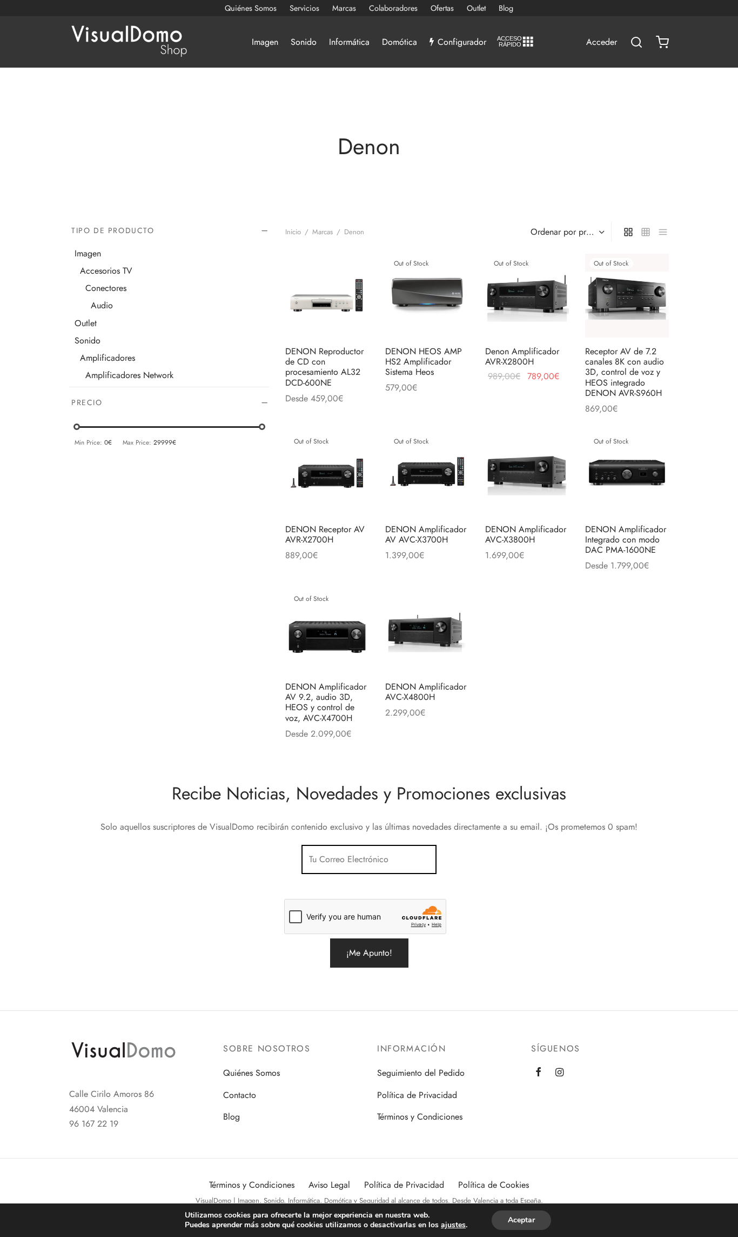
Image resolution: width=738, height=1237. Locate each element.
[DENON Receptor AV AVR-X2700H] (327, 473)
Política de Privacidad (417, 1095)
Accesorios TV (106, 270)
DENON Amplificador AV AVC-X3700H (425, 534)
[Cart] (662, 42)
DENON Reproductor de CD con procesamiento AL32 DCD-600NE (324, 367)
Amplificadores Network (129, 375)
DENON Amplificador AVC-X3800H (525, 534)
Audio (102, 305)
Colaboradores (393, 8)
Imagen (265, 42)
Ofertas (442, 8)
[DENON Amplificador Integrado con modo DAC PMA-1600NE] (627, 473)
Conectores (105, 288)
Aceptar (521, 1220)
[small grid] (646, 231)
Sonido (304, 42)
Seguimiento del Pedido (421, 1073)
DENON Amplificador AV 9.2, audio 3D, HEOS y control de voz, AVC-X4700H (325, 702)
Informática (349, 42)
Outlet (476, 8)
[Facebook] (538, 1073)
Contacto (239, 1095)
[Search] (636, 42)
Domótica (399, 42)
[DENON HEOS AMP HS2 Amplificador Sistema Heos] (427, 296)
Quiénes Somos (251, 8)
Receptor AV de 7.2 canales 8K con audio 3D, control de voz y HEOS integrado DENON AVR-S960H (624, 372)
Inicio (293, 232)
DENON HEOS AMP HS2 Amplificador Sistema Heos (423, 361)
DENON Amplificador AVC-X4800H (425, 691)
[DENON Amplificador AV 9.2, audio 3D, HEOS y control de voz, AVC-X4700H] (327, 631)
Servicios (304, 8)
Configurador (462, 42)
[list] (663, 231)
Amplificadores (107, 358)
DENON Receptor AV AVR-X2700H (325, 534)
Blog (506, 8)
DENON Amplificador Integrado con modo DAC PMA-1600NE (625, 539)
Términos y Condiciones (419, 1116)
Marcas (344, 8)
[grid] (628, 231)
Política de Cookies (493, 1185)
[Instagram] (559, 1073)
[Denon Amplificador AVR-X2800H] (527, 296)
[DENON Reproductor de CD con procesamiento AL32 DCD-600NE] (327, 296)
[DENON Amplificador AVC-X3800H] (527, 473)
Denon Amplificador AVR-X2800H (522, 356)
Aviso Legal (329, 1185)
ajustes (453, 1225)
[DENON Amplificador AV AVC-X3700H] (427, 473)
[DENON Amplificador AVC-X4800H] (427, 631)
